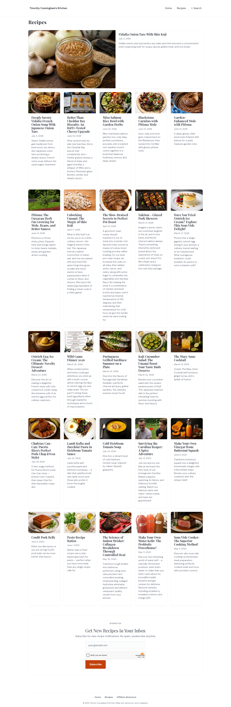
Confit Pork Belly (43, 537)
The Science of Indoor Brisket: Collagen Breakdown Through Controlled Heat (114, 546)
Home (168, 8)
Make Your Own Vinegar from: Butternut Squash (186, 446)
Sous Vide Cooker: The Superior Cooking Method (186, 540)
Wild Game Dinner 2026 (76, 358)
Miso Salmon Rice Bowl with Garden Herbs (113, 120)
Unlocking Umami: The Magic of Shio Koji (77, 220)
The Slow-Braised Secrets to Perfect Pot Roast (115, 218)
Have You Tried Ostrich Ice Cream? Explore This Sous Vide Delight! (185, 222)
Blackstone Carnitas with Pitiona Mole (148, 120)
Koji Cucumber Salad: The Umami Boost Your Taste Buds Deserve (149, 363)
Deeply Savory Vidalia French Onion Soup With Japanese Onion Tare (43, 124)
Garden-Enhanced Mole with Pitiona (185, 120)
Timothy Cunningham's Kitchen (48, 8)
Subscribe (96, 664)
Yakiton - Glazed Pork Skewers (150, 216)
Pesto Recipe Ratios (76, 539)
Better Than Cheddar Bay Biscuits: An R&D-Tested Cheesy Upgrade (78, 124)
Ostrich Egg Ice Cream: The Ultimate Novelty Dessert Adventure (43, 363)
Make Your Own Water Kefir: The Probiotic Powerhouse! (149, 542)
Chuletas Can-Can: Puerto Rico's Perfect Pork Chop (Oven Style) (43, 450)
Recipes (181, 8)
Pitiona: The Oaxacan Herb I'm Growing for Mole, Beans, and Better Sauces (43, 222)
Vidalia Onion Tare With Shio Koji (143, 34)
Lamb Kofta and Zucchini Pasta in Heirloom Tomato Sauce (79, 448)
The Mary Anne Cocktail (185, 358)
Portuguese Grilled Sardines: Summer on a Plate (115, 361)
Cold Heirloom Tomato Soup (113, 445)
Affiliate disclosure (126, 697)
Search (198, 8)
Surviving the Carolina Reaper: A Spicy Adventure (150, 448)
